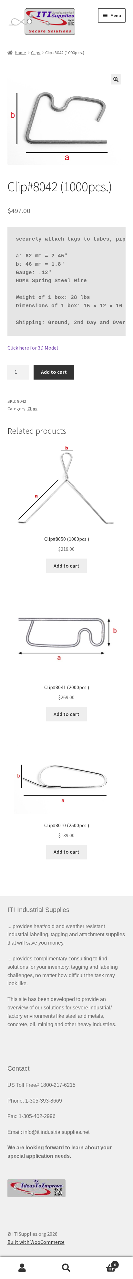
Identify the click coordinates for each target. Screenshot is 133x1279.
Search (66, 1268)
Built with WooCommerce (36, 1242)
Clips (35, 52)
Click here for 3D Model (32, 347)
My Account (22, 1268)
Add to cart (54, 372)
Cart (102, 1262)
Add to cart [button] (66, 565)
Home (20, 52)
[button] (116, 79)
